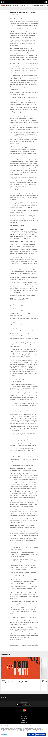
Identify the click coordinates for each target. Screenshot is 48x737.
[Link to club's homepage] (2, 1)
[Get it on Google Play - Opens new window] (28, 705)
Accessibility (24, 718)
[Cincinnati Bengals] (24, 710)
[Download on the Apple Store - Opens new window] (19, 705)
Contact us (24, 720)
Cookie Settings (4, 734)
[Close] (46, 726)
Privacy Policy (24, 716)
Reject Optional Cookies (41, 734)
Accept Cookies (31, 734)
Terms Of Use (24, 722)
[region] (24, 730)
